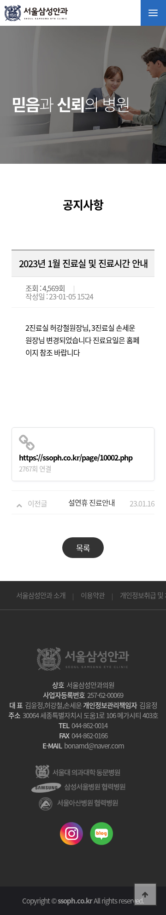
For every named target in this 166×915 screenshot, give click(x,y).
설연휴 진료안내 (91, 502)
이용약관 (93, 595)
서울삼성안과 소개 (40, 595)
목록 (83, 547)
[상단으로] (145, 894)
